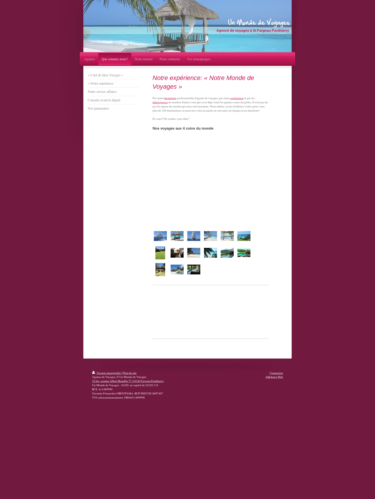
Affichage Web (274, 377)
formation (170, 98)
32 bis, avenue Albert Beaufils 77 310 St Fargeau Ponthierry (128, 381)
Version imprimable (108, 373)
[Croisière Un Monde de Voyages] (160, 236)
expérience (236, 98)
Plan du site (130, 373)
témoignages (160, 102)
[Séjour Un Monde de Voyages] (177, 236)
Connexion (276, 373)
